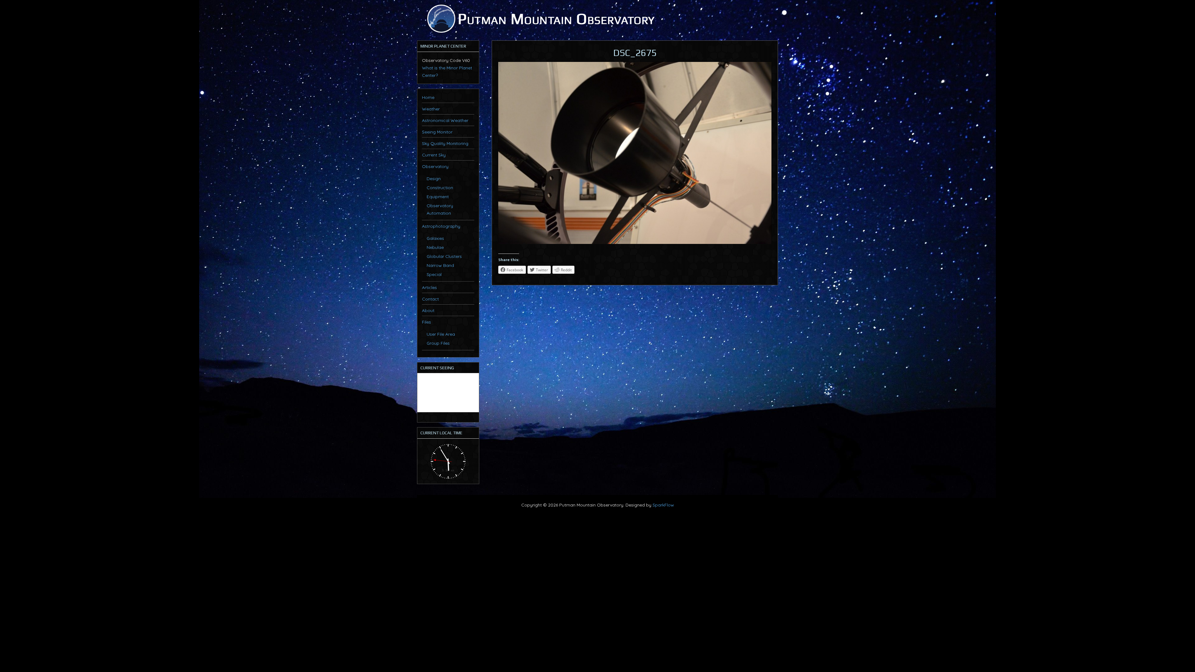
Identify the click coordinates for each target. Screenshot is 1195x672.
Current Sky (434, 155)
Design (434, 178)
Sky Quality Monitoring (445, 143)
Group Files (438, 343)
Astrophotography (441, 226)
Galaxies (435, 238)
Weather (431, 109)
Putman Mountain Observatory (540, 18)
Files (426, 322)
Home (428, 97)
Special (434, 274)
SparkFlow (663, 505)
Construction (440, 187)
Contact (430, 299)
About (428, 310)
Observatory (435, 166)
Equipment (438, 196)
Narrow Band (440, 265)
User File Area (441, 334)
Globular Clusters (444, 256)
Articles (429, 287)
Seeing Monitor (437, 132)
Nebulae (435, 247)
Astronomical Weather (445, 120)
